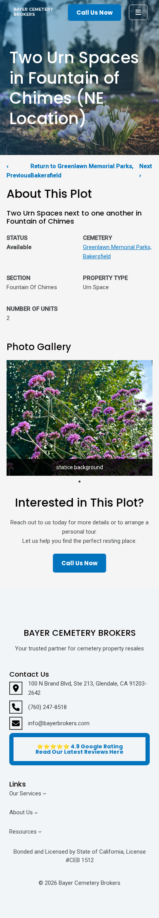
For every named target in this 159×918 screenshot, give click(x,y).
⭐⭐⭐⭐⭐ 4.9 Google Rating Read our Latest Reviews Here (79, 749)
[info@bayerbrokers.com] (49, 723)
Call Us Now (94, 12)
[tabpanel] (79, 418)
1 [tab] (79, 481)
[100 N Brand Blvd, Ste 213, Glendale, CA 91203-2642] (79, 688)
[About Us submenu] (36, 812)
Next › (145, 171)
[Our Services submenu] (44, 793)
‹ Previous (18, 171)
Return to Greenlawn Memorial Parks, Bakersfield (82, 171)
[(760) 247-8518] (38, 707)
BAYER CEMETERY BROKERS (33, 12)
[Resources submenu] (40, 831)
